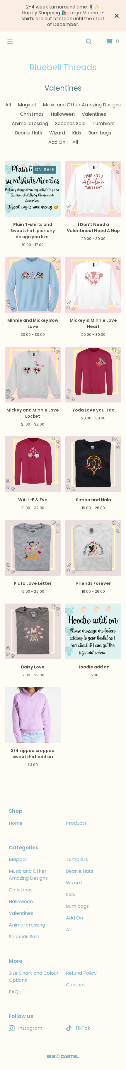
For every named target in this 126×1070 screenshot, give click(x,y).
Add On (56, 142)
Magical (27, 104)
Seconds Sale (70, 123)
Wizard (57, 132)
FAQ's (15, 991)
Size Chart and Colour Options (34, 976)
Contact (75, 984)
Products (76, 823)
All (8, 104)
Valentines (94, 114)
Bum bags (99, 132)
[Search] (89, 41)
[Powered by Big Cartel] (63, 1056)
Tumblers (104, 123)
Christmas (32, 114)
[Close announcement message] (116, 15)
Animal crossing (30, 123)
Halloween (63, 114)
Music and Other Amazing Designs (82, 104)
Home (16, 823)
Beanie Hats (28, 132)
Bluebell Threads (63, 67)
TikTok (82, 1028)
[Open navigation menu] (10, 42)
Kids (76, 132)
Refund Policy (81, 973)
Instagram (30, 1028)
